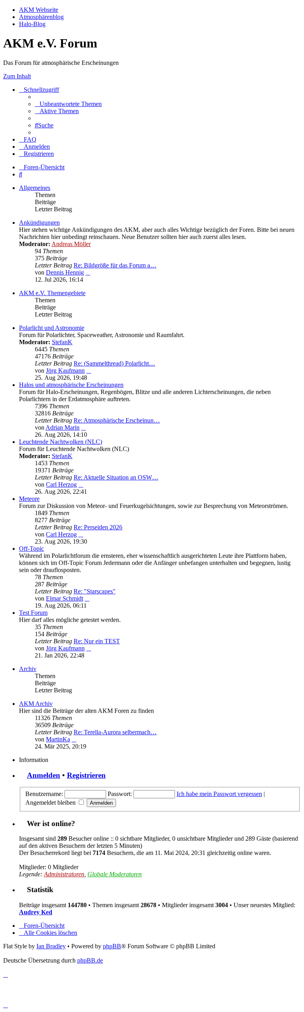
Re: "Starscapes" (95, 591)
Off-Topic (31, 548)
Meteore (29, 498)
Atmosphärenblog (41, 16)
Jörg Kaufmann (65, 370)
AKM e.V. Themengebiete (52, 293)
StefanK (62, 342)
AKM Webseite (38, 9)
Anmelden (43, 775)
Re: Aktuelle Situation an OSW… (116, 477)
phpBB (112, 946)
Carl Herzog (61, 484)
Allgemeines (34, 187)
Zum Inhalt (17, 76)
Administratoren (64, 874)
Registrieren (86, 775)
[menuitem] (68, 103)
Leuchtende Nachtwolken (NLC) (60, 441)
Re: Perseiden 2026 (98, 527)
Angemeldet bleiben (51, 802)
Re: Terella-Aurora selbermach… (115, 732)
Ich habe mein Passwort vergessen (219, 793)
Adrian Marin (63, 427)
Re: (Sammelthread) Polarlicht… (114, 363)
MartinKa (58, 739)
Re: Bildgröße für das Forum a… (115, 265)
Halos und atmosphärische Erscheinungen (71, 384)
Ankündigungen (39, 222)
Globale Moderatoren (114, 874)
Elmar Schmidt (64, 598)
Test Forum (33, 612)
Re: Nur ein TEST (97, 641)
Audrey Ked (35, 912)
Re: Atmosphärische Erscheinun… (117, 420)
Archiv (27, 668)
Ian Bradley (51, 946)
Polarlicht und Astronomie (51, 327)
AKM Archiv (36, 703)
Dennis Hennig (65, 272)
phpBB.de (90, 960)
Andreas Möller (71, 244)
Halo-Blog (32, 24)
